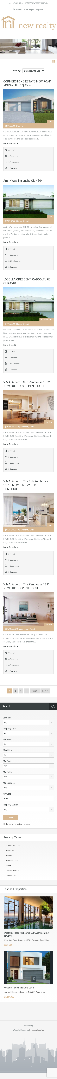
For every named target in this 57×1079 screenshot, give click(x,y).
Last (44, 691)
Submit (19, 9)
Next (34, 691)
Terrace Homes (12, 870)
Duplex (9, 855)
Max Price (7, 750)
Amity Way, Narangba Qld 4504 (23, 180)
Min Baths (7, 772)
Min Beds (7, 761)
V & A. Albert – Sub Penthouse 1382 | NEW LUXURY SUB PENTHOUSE (27, 384)
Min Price (7, 739)
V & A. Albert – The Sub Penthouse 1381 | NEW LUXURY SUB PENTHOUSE (25, 485)
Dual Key (10, 850)
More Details (9, 143)
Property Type (9, 728)
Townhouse (11, 875)
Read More (44, 940)
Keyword (7, 794)
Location (7, 718)
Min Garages (9, 783)
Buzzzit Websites (36, 1030)
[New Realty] (28, 23)
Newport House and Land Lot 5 (19, 987)
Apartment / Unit (13, 845)
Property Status (10, 805)
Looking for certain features (18, 824)
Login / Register (36, 9)
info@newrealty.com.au (36, 2)
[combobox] (28, 722)
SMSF (8, 865)
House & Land (12, 860)
